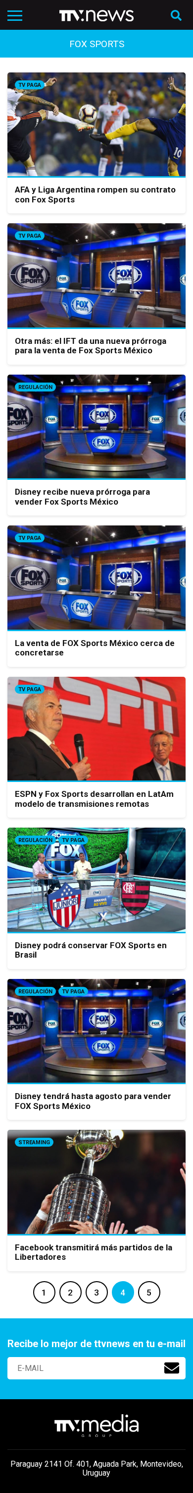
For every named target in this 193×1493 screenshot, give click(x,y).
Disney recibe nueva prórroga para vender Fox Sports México (82, 497)
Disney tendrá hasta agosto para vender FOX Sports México (93, 1101)
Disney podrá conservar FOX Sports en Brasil (91, 950)
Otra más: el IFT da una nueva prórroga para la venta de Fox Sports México (90, 346)
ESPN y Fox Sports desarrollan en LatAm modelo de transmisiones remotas (94, 799)
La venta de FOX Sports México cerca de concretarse (95, 648)
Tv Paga (29, 85)
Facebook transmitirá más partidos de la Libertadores (93, 1252)
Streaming (34, 1142)
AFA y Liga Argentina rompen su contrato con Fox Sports (95, 194)
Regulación (35, 387)
